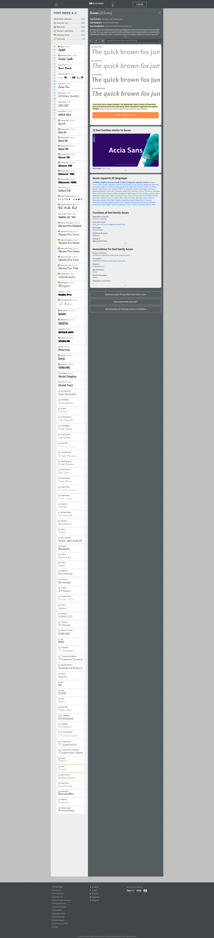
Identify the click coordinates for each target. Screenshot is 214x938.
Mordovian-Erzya (99, 204)
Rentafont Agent (58, 920)
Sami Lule (110, 191)
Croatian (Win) (118, 198)
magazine (112, 224)
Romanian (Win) (146, 196)
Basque (119, 187)
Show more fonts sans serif (125, 301)
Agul (112, 200)
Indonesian (103, 189)
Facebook (95, 887)
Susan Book (98, 47)
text (115, 26)
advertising (120, 224)
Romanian (96, 200)
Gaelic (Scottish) (150, 187)
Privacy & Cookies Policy (85, 936)
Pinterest (95, 894)
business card (102, 224)
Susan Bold (98, 75)
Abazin (103, 200)
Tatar (129, 204)
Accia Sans (97, 168)
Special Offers (57, 910)
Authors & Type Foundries (61, 900)
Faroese (135, 191)
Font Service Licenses (60, 923)
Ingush (132, 200)
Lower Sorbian (133, 196)
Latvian (145, 198)
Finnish (125, 184)
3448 (83, 27)
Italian (105, 184)
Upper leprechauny (134, 193)
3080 (83, 23)
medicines (96, 261)
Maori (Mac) (110, 196)
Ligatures (96, 235)
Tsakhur (135, 204)
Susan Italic (98, 61)
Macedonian (135, 202)
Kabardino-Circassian (143, 200)
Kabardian (96, 202)
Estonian (155, 184)
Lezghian (126, 202)
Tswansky (118, 191)
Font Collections (58, 893)
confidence (97, 255)
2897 (83, 31)
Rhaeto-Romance (99, 191)
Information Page (58, 916)
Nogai (108, 204)
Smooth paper (98, 230)
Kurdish (139, 198)
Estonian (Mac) (129, 198)
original (122, 255)
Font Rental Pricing (59, 903)
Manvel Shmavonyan (110, 22)
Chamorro (148, 191)
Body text (96, 219)
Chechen (141, 204)
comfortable (113, 255)
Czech (95, 184)
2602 (83, 35)
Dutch (100, 184)
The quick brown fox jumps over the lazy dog (122, 41)
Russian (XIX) (150, 204)
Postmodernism (99, 266)
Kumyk (116, 202)
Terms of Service (99, 936)
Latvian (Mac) (154, 193)
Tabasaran (122, 204)
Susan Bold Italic (100, 88)
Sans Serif (109, 26)
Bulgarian (147, 184)
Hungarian (123, 193)
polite (128, 255)
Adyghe (118, 200)
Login (140, 4)
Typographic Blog (58, 913)
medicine (104, 261)
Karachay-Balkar (107, 202)
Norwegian (143, 189)
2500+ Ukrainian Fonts (125, 115)
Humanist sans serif (124, 26)
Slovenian (96, 198)
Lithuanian (97, 187)
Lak (121, 202)
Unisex (95, 277)
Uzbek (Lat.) (126, 191)
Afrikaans (112, 187)
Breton (125, 187)
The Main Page (57, 886)
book (94, 224)
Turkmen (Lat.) (106, 198)
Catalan (136, 189)
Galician (140, 187)
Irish (109, 189)
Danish (95, 189)
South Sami (101, 193)
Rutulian (114, 204)
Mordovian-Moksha (148, 202)
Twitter (94, 890)
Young (95, 272)
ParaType (105, 19)
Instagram (95, 897)
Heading (103, 219)
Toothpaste (121, 261)
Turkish (118, 184)
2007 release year (115, 19)
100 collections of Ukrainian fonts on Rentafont (125, 309)
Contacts (55, 926)
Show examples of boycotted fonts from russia (125, 294)
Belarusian (133, 184)
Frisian (141, 191)
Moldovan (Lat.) (121, 196)
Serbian (140, 184)
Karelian (145, 193)
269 (83, 39)
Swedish (111, 184)
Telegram (95, 900)
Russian (152, 182)
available (105, 255)
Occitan (151, 189)
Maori (151, 198)
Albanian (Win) (112, 193)
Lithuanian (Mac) (99, 196)
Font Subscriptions (59, 906)
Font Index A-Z (57, 896)
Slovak (155, 196)
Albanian (104, 187)
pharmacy (112, 261)
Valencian (132, 187)
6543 (83, 19)
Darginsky (125, 200)
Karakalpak (128, 189)
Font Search (56, 890)
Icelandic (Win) (117, 189)
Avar (108, 200)
